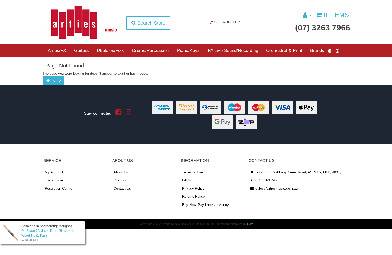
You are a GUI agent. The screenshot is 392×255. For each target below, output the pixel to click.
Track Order (54, 180)
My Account (54, 172)
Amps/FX (57, 50)
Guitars (81, 50)
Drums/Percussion (150, 50)
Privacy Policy (193, 188)
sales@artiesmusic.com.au (276, 188)
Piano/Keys (188, 50)
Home (55, 80)
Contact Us (122, 188)
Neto (250, 223)
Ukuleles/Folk (110, 50)
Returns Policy (193, 196)
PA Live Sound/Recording (233, 50)
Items (336, 14)
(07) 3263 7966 (322, 27)
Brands (317, 50)
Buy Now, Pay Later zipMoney (205, 205)
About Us (121, 172)
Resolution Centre (58, 188)
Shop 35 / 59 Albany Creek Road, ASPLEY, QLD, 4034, (297, 172)
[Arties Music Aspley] (80, 22)
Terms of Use (192, 172)
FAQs (186, 180)
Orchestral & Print (284, 50)
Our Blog (120, 180)
